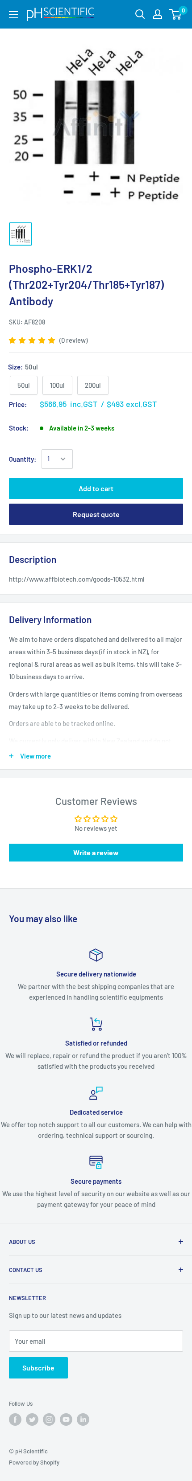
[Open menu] (13, 14)
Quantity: (22, 459)
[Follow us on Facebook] (15, 1419)
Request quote (96, 514)
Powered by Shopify (34, 1462)
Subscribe (38, 1367)
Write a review (96, 852)
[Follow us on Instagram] (49, 1419)
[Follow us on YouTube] (66, 1419)
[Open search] (140, 14)
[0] (175, 14)
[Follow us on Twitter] (32, 1419)
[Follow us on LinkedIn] (83, 1419)
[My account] (157, 14)
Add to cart (96, 488)
